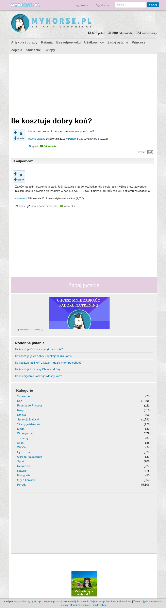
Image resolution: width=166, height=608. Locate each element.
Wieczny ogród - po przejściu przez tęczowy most (48, 601)
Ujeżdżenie (24, 452)
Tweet (142, 152)
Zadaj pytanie (117, 42)
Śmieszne (33, 50)
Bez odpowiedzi (68, 42)
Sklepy (50, 50)
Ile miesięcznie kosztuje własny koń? (38, 376)
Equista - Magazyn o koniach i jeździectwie (83, 605)
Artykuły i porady (24, 42)
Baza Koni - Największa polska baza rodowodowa (104, 601)
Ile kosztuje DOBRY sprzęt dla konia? (39, 349)
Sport (20, 461)
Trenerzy (23, 438)
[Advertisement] (82, 84)
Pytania (47, 42)
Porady (72, 138)
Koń (19, 400)
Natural (22, 470)
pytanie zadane (36, 138)
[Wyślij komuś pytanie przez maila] (150, 152)
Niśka (72, 198)
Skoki (20, 442)
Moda (20, 428)
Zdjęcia (16, 50)
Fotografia (23, 475)
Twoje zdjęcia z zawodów (147, 601)
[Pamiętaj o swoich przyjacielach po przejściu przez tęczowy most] (84, 583)
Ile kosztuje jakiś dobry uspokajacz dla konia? (44, 356)
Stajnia (21, 414)
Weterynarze (25, 433)
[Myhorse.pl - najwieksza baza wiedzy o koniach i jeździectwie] (51, 23)
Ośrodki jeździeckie (29, 456)
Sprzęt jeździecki (28, 419)
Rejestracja (102, 5)
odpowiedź (21, 198)
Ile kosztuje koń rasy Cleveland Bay (38, 369)
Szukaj (153, 4)
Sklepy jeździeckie (28, 424)
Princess (138, 42)
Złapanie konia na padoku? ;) (29, 329)
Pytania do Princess (30, 405)
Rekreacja (23, 466)
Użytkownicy (94, 42)
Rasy (20, 410)
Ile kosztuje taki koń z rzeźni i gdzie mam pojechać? (48, 362)
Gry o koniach (26, 480)
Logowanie (82, 5)
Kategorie (24, 390)
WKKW (21, 447)
